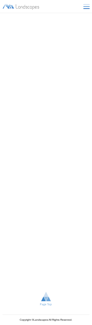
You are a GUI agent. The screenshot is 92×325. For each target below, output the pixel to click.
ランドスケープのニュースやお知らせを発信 (21, 6)
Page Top (46, 304)
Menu (86, 6)
